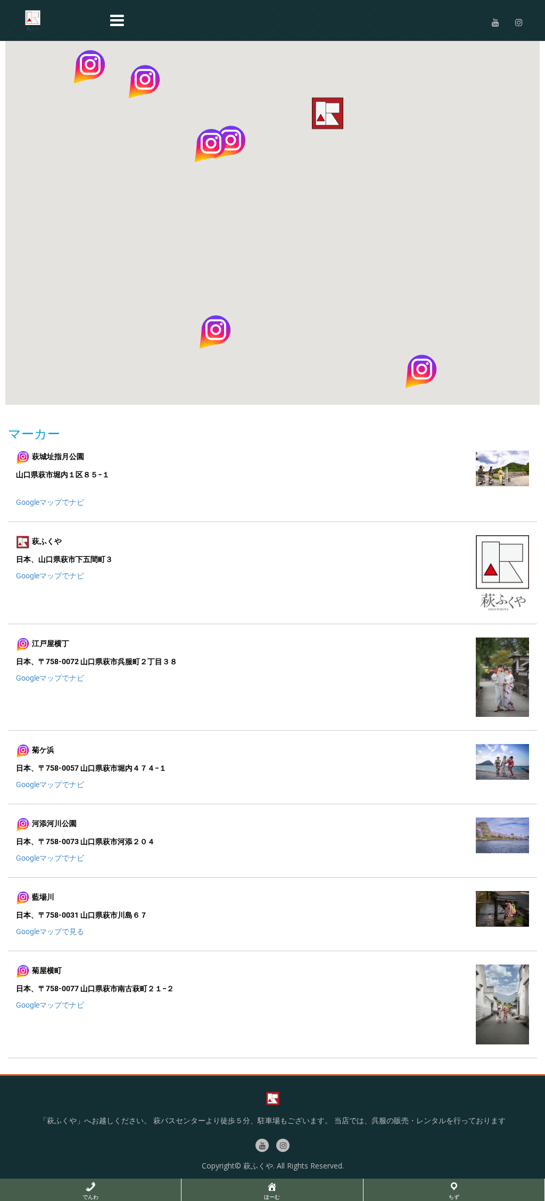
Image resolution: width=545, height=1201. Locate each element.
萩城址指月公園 (58, 457)
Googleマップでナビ (50, 502)
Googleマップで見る (50, 931)
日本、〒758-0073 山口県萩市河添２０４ (85, 841)
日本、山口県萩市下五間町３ (64, 559)
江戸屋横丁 (50, 643)
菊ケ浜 (43, 750)
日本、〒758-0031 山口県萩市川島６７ (81, 915)
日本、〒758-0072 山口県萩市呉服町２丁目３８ (96, 661)
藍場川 (43, 897)
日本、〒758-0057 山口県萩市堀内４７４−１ (91, 768)
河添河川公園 (54, 824)
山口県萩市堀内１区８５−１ (63, 474)
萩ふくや (47, 541)
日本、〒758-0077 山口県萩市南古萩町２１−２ (95, 988)
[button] (89, 66)
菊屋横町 (47, 971)
